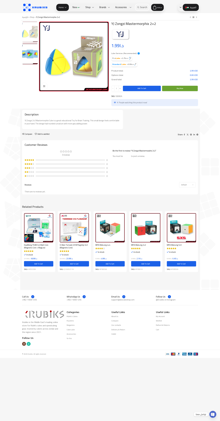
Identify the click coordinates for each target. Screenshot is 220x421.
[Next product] (196, 17)
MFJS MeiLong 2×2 (138, 245)
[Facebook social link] (184, 134)
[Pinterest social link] (191, 134)
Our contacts (116, 325)
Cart (157, 329)
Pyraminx (70, 320)
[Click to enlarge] (44, 86)
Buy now (180, 88)
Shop (32, 17)
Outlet (113, 334)
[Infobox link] (28, 296)
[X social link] (187, 134)
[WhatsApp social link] (29, 344)
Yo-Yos (69, 338)
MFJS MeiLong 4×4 (102, 245)
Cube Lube (71, 329)
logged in (127, 156)
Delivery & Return (118, 329)
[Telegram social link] (197, 134)
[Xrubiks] (35, 7)
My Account (160, 316)
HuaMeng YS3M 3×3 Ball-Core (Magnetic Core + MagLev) (36, 246)
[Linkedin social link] (194, 134)
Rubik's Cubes (72, 316)
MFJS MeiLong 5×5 (174, 245)
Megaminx (70, 325)
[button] (139, 53)
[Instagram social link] (24, 344)
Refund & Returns (163, 325)
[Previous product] (190, 17)
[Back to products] (193, 17)
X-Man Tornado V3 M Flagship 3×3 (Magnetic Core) (74, 246)
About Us (114, 316)
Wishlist (159, 320)
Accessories (71, 334)
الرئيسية (25, 17)
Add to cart (142, 88)
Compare (114, 320)
